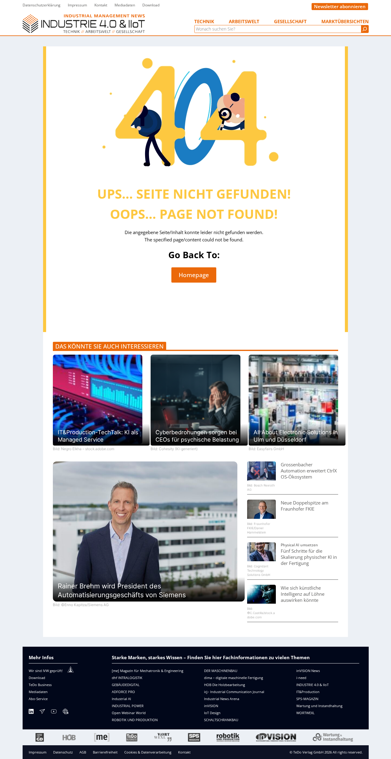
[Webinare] (65, 712)
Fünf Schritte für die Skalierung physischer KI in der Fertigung (309, 557)
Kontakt (184, 752)
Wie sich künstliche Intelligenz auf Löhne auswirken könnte (302, 593)
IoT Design (212, 712)
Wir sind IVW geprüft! (46, 670)
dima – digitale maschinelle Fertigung (233, 677)
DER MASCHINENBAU (220, 670)
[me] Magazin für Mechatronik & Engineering (147, 670)
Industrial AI (121, 698)
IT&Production (308, 691)
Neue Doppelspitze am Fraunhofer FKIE (304, 505)
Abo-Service (38, 698)
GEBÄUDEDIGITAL (126, 684)
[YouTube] (54, 712)
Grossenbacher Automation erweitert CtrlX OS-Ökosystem (309, 470)
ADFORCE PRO (123, 691)
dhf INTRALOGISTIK (127, 677)
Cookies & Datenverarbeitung (147, 752)
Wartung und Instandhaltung (319, 705)
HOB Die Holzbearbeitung (224, 684)
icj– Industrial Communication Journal (234, 691)
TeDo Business (40, 684)
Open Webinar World (129, 712)
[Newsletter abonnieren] (42, 712)
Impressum (37, 752)
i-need (301, 677)
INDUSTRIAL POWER (128, 705)
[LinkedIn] (31, 712)
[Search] (364, 29)
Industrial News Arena (221, 698)
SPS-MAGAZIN (307, 698)
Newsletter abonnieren (340, 6)
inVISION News (308, 670)
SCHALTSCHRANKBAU (221, 719)
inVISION (211, 705)
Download (37, 677)
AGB (82, 752)
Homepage (194, 275)
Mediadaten (38, 691)
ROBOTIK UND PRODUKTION (135, 719)
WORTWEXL (305, 712)
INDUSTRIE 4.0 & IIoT (312, 684)
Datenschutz (63, 752)
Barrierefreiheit (105, 752)
